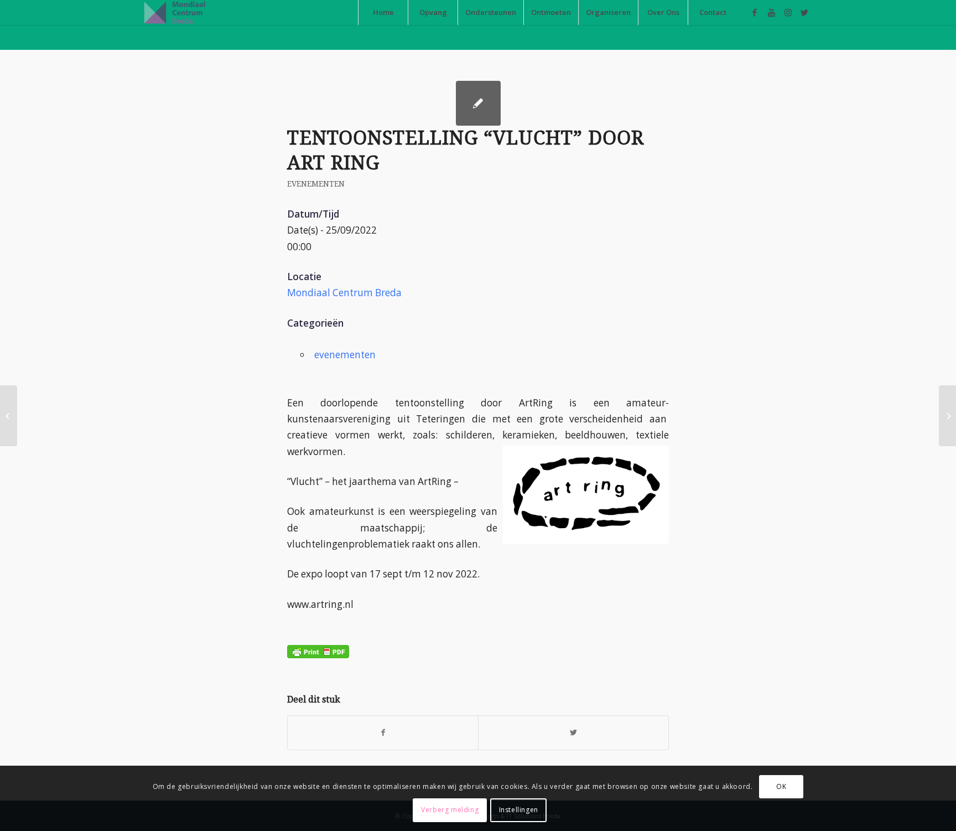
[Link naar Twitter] (804, 12)
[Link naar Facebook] (754, 12)
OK (781, 786)
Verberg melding (450, 809)
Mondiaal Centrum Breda (344, 292)
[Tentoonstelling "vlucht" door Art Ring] (478, 103)
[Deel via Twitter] (573, 732)
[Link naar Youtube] (771, 12)
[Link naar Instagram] (788, 12)
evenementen (316, 183)
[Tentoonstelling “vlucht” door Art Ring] (8, 415)
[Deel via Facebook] (383, 732)
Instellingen (518, 809)
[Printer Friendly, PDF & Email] (318, 642)
